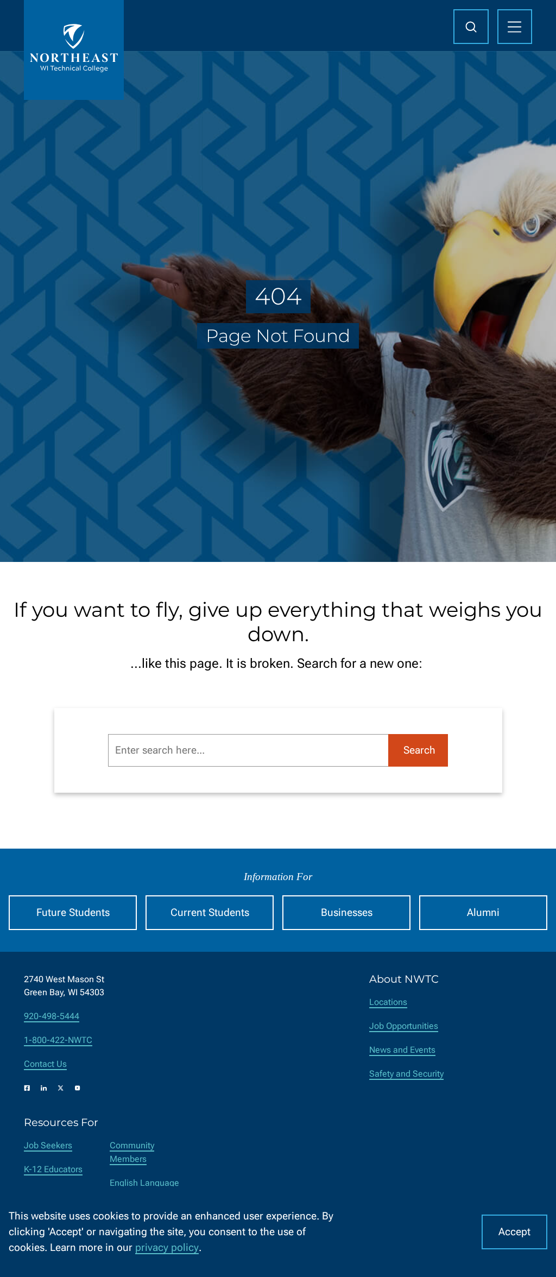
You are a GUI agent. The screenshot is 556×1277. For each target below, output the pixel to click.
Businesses (346, 912)
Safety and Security (406, 1074)
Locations (388, 1002)
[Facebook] (27, 1088)
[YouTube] (77, 1088)
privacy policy (167, 1247)
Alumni (483, 912)
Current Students (209, 912)
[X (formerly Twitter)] (61, 1088)
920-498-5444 (51, 1016)
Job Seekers (48, 1145)
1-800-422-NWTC (58, 1040)
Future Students (73, 912)
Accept (514, 1231)
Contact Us (45, 1064)
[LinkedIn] (44, 1088)
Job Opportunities (403, 1026)
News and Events (402, 1050)
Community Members (132, 1152)
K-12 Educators (53, 1169)
